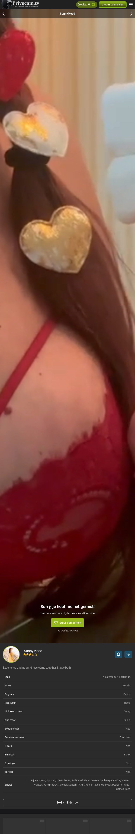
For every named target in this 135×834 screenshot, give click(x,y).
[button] (118, 654)
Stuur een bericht (70, 622)
